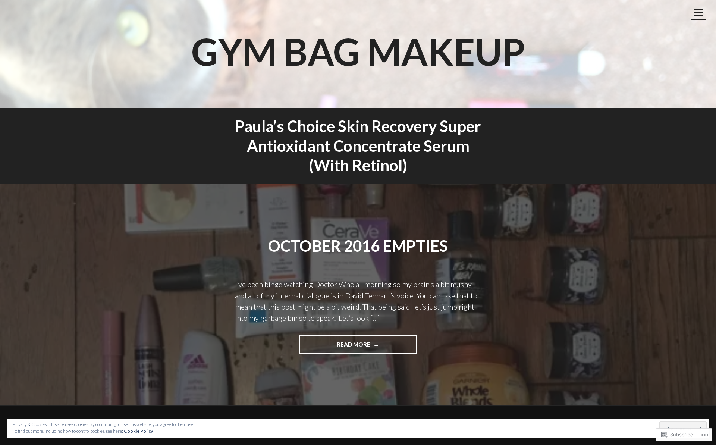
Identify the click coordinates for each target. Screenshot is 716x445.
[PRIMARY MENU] (698, 12)
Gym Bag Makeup (358, 51)
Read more (335, 347)
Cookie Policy (138, 431)
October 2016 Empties (358, 245)
